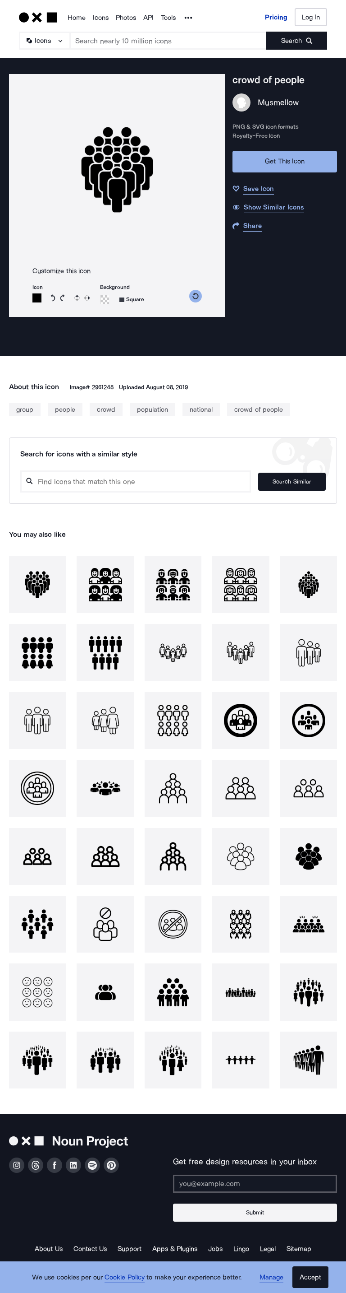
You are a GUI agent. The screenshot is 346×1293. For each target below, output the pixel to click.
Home (77, 18)
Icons (101, 18)
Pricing (276, 17)
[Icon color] (37, 298)
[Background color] (104, 299)
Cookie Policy (125, 1277)
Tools (168, 18)
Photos (126, 18)
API (148, 18)
